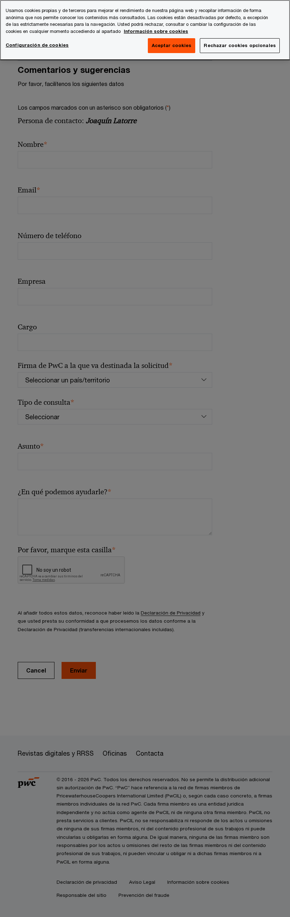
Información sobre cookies (156, 31)
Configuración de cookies (37, 45)
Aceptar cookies (172, 45)
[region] (145, 30)
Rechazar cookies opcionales (240, 45)
